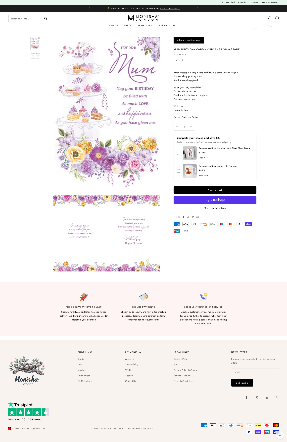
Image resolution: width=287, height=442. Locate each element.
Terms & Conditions (183, 381)
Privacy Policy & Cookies (186, 370)
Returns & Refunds (182, 375)
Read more (203, 157)
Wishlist (129, 370)
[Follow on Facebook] (246, 397)
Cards (113, 25)
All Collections (85, 381)
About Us (242, 2)
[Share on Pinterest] (192, 216)
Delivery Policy (181, 359)
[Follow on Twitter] (256, 397)
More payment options (215, 208)
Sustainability (131, 364)
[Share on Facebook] (183, 216)
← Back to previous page (188, 40)
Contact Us (130, 381)
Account (225, 2)
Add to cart (215, 189)
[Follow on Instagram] (267, 397)
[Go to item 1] (35, 43)
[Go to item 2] (35, 56)
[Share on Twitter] (188, 216)
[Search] (46, 18)
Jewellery (145, 25)
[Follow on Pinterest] (277, 397)
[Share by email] (197, 216)
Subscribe (242, 382)
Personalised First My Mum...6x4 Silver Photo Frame (224, 148)
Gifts (127, 25)
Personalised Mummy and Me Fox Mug (218, 166)
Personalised (168, 25)
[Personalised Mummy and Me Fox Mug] (190, 171)
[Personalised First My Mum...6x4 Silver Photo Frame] (190, 153)
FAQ (233, 2)
